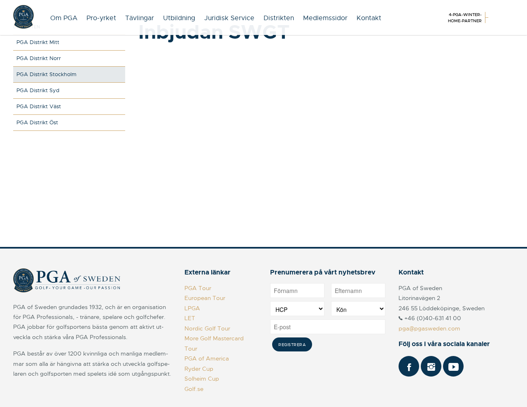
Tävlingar (139, 18)
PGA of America (206, 358)
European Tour (204, 298)
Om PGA (63, 18)
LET (189, 318)
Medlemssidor (325, 18)
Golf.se (193, 389)
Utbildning (179, 18)
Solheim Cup (201, 378)
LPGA (192, 308)
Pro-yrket (101, 18)
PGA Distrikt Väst (38, 106)
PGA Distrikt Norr (38, 58)
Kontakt (369, 18)
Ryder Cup (198, 368)
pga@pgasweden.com (429, 328)
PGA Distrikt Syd (37, 90)
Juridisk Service (229, 18)
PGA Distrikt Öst (37, 122)
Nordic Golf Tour (207, 328)
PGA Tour (197, 288)
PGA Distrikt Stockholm (46, 74)
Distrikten (279, 18)
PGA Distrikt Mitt (37, 42)
